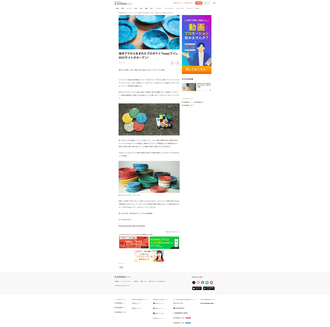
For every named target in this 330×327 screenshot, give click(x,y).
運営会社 (136, 281)
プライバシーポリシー (126, 281)
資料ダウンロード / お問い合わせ (182, 3)
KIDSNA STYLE (122, 12)
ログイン (206, 3)
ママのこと (159, 8)
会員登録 (198, 3)
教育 (122, 8)
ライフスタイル (169, 8)
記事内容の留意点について (173, 231)
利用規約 (117, 281)
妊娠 (135, 8)
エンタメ (129, 8)
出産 (141, 8)
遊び (151, 8)
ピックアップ (180, 8)
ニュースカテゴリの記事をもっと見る (142, 234)
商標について (143, 281)
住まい (197, 8)
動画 (117, 8)
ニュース (135, 12)
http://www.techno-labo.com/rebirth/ (132, 226)
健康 (146, 8)
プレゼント (190, 8)
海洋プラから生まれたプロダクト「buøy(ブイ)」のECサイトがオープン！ (156, 12)
